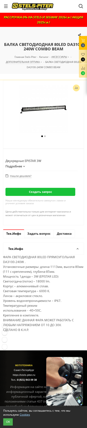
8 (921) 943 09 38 (27, 379)
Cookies (25, 414)
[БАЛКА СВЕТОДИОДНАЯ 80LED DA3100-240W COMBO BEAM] (43, 109)
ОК (8, 421)
